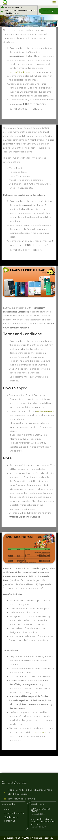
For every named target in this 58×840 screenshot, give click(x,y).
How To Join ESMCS (14, 813)
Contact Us (9, 821)
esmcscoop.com (45, 411)
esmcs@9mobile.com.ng (22, 72)
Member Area (11, 817)
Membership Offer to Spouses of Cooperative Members (43, 821)
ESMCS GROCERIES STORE (41, 809)
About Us (8, 809)
